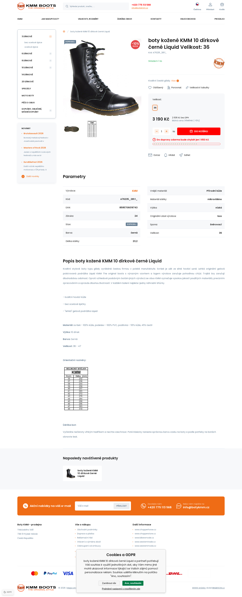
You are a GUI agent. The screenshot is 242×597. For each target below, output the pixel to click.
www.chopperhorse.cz (145, 529)
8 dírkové (27, 60)
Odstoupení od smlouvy (89, 545)
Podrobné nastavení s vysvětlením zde (121, 589)
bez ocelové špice (33, 42)
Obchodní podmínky (87, 529)
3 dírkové (27, 36)
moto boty (28, 95)
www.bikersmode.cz (144, 537)
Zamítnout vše (109, 583)
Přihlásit (121, 506)
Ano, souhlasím (133, 583)
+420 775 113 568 (141, 4)
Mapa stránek (73, 587)
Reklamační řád (84, 537)
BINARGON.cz (218, 587)
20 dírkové (27, 81)
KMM (135, 190)
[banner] (36, 7)
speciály (26, 88)
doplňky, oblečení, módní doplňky (32, 110)
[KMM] (219, 64)
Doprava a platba (85, 533)
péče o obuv (28, 102)
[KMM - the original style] (64, 31)
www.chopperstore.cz (145, 533)
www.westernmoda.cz (145, 545)
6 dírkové (27, 53)
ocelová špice (31, 47)
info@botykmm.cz (140, 8)
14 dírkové (27, 74)
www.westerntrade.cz (145, 541)
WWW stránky (199, 587)
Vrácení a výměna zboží (89, 541)
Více (173, 80)
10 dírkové (27, 67)
